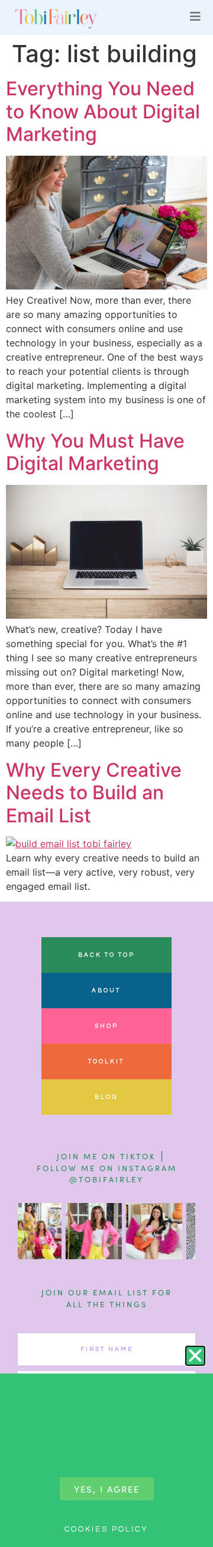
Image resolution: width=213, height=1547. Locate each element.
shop (106, 1026)
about (106, 990)
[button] (195, 1356)
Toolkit (106, 1061)
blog (106, 1097)
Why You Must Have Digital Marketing (95, 452)
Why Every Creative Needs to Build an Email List (94, 792)
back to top (106, 955)
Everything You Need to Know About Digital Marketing (103, 111)
